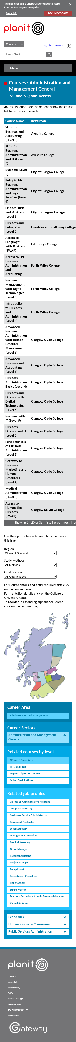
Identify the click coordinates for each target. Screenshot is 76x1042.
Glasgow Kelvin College (47, 510)
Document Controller (22, 822)
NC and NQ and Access (22, 760)
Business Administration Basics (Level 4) (16, 382)
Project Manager (19, 862)
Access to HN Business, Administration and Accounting (16, 265)
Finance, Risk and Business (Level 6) (14, 212)
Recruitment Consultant (24, 876)
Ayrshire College (42, 134)
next (66, 523)
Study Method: (14, 561)
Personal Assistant (20, 856)
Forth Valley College (45, 265)
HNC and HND (18, 767)
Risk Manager (17, 883)
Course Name (14, 121)
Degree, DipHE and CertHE (25, 773)
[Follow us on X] (69, 46)
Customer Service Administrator (28, 815)
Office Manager (18, 849)
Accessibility (13, 982)
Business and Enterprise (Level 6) (14, 227)
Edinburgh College (44, 244)
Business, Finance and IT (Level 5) (15, 431)
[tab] (38, 737)
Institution (38, 121)
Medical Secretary (20, 842)
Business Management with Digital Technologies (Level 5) (15, 289)
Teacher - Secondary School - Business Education (37, 896)
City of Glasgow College (48, 172)
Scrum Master (18, 890)
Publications (13, 1015)
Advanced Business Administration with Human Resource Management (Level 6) (16, 340)
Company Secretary (21, 808)
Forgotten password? (54, 45)
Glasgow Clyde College (47, 340)
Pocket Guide (13, 999)
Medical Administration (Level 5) (16, 493)
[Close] (70, 4)
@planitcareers (17, 1010)
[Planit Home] (24, 37)
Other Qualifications (21, 780)
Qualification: (13, 572)
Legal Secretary (18, 829)
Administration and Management (29, 715)
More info (11, 13)
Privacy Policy (14, 988)
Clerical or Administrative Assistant (30, 802)
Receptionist (17, 869)
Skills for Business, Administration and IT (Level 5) (16, 155)
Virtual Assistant (19, 903)
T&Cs (10, 993)
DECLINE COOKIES (58, 13)
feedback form (14, 1004)
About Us (12, 977)
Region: (9, 549)
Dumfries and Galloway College (53, 227)
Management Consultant (24, 835)
